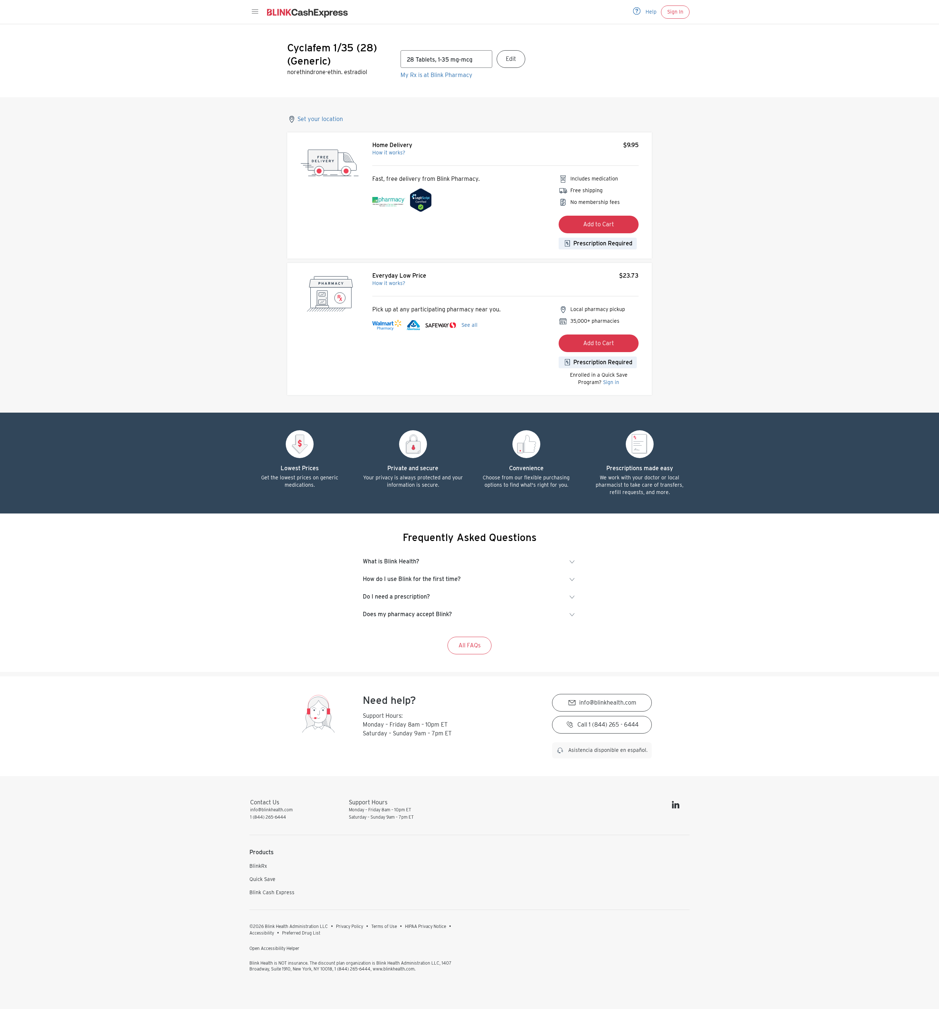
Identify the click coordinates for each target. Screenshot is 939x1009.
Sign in (611, 382)
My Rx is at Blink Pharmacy (436, 75)
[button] (254, 12)
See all (469, 325)
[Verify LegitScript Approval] (421, 202)
